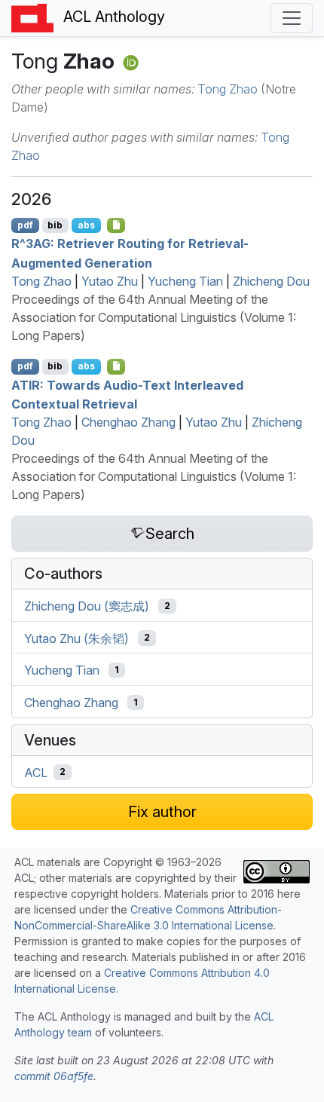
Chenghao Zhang (128, 422)
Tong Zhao (227, 88)
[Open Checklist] (116, 225)
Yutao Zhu (109, 281)
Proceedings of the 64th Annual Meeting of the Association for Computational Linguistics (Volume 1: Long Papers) (153, 317)
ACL (35, 771)
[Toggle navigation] (292, 18)
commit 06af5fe (53, 1076)
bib (55, 225)
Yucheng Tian (185, 281)
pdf (25, 225)
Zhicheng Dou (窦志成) (86, 606)
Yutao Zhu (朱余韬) (76, 637)
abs (86, 225)
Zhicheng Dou (271, 281)
